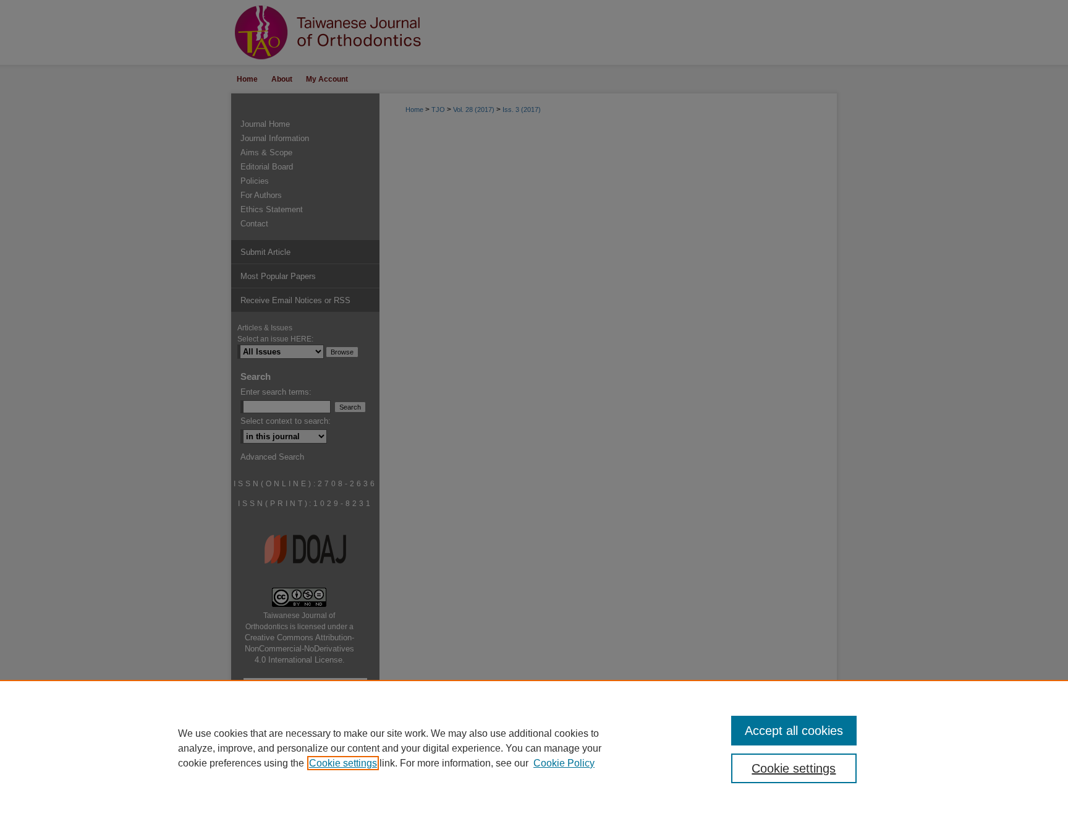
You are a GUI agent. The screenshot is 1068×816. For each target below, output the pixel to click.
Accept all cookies (794, 730)
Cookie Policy (564, 763)
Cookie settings (343, 763)
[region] (534, 748)
